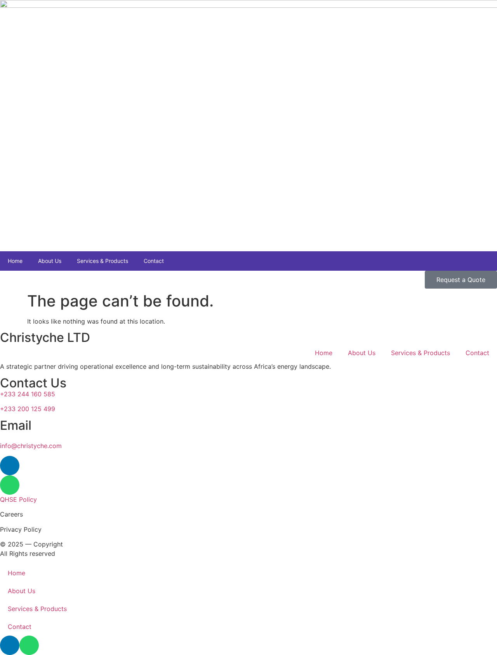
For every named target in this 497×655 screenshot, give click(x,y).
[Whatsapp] (9, 485)
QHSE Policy (18, 499)
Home (15, 260)
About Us (49, 260)
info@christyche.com (31, 446)
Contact (154, 260)
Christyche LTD (46, 337)
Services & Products (102, 260)
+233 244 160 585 (27, 394)
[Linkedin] (9, 465)
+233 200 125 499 (27, 409)
